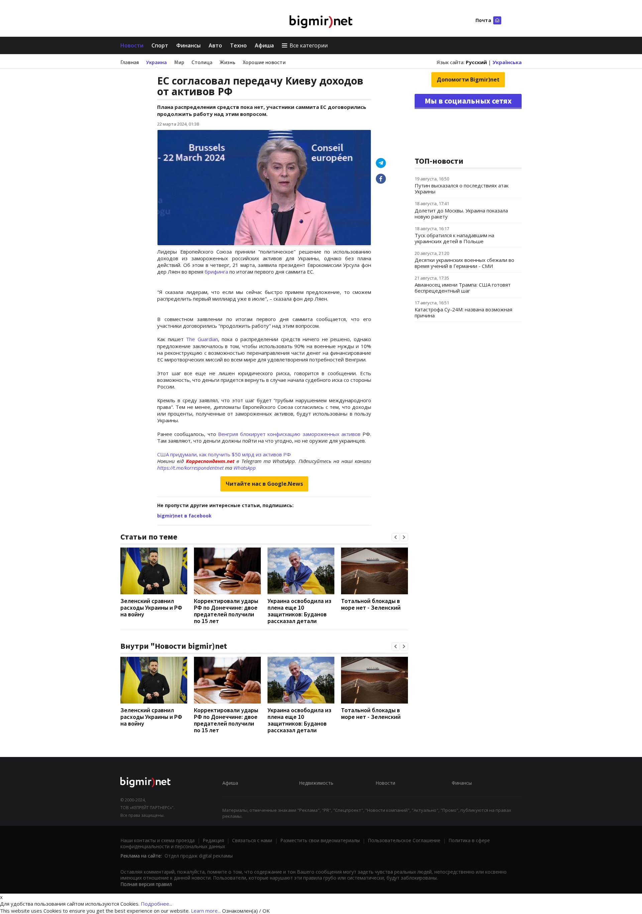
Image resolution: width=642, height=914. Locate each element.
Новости (131, 45)
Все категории (309, 45)
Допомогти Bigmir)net (468, 79)
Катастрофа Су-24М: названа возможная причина (463, 312)
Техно (238, 45)
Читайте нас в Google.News (264, 483)
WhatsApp (244, 467)
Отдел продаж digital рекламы (199, 856)
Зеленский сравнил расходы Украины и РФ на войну (151, 607)
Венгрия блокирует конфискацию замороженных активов (289, 434)
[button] (396, 537)
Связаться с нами (252, 840)
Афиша (264, 45)
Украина (156, 62)
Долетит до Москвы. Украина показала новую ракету (461, 213)
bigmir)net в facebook (184, 515)
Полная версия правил (146, 884)
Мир (179, 62)
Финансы (188, 45)
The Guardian (202, 339)
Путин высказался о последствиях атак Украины (462, 188)
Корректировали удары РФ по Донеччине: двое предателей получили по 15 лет (226, 611)
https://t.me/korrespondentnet (190, 467)
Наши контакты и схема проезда (157, 840)
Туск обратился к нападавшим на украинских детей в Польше (454, 238)
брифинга (216, 271)
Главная (129, 62)
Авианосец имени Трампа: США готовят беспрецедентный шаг (463, 287)
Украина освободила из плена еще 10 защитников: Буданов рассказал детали (299, 611)
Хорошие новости (264, 62)
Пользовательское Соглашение (404, 840)
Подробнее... (156, 903)
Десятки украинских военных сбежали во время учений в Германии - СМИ (464, 263)
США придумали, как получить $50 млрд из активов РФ (224, 454)
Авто (215, 45)
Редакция (213, 840)
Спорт (159, 45)
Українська (507, 62)
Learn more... (206, 910)
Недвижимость (316, 783)
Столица (202, 62)
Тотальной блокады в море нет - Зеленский (371, 604)
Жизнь (227, 62)
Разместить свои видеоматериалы (320, 840)
